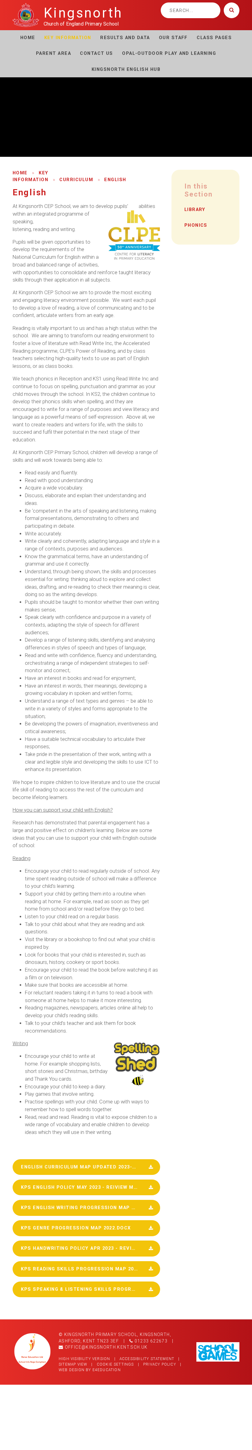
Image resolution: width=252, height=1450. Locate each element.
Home (20, 173)
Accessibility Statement (147, 1359)
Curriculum (76, 179)
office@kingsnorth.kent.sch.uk (105, 1347)
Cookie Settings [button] (115, 1364)
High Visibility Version (84, 1359)
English (115, 179)
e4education (107, 1370)
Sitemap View (73, 1364)
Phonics (195, 225)
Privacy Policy (159, 1364)
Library (195, 209)
